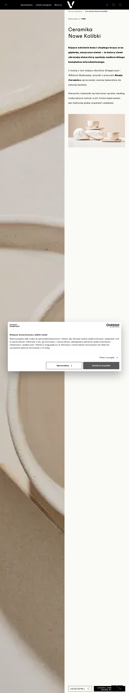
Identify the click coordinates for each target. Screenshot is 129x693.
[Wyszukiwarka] (120, 5)
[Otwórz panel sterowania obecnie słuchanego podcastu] (107, 5)
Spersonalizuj (63, 365)
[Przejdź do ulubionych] (113, 5)
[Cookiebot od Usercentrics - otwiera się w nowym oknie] (108, 326)
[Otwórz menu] (6, 5)
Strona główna (75, 11)
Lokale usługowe (44, 5)
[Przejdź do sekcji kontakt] (120, 688)
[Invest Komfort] (71, 4)
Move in (58, 5)
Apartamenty (27, 5)
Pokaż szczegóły (107, 357)
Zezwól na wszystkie (101, 365)
